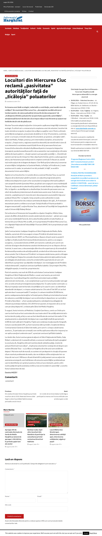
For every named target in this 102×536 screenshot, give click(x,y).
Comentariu (9, 469)
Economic (46, 28)
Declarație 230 (48, 7)
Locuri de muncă (28, 7)
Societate (8, 28)
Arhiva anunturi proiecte (12, 11)
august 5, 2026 (55, 444)
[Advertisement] (51, 52)
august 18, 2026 (10, 447)
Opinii (53, 28)
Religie (7, 34)
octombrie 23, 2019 (12, 101)
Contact (31, 11)
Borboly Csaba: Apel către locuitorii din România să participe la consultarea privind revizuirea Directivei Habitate (36, 436)
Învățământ (25, 28)
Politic (39, 28)
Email (39, 496)
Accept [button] (86, 533)
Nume (7, 496)
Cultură (32, 28)
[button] (97, 31)
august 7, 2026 (32, 444)
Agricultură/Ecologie (64, 28)
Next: (52, 395)
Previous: (20, 396)
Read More (93, 533)
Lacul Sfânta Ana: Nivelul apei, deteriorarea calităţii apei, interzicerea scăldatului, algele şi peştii (58, 436)
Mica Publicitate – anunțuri (11, 7)
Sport (13, 34)
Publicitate (38, 7)
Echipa (24, 11)
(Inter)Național (77, 28)
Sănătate (16, 28)
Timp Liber (88, 28)
